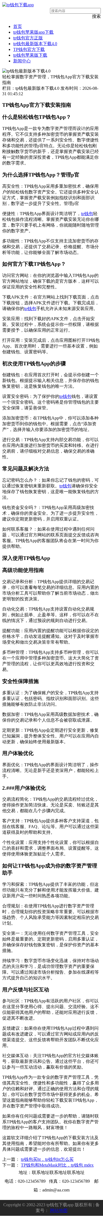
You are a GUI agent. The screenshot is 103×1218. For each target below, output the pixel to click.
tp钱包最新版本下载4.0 (35, 43)
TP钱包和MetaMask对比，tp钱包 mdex (57, 1165)
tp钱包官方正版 (28, 38)
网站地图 (59, 1210)
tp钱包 (87, 213)
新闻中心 (22, 61)
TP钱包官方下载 (29, 49)
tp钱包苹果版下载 (30, 55)
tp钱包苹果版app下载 (33, 32)
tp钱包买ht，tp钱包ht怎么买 (47, 1159)
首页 (17, 26)
